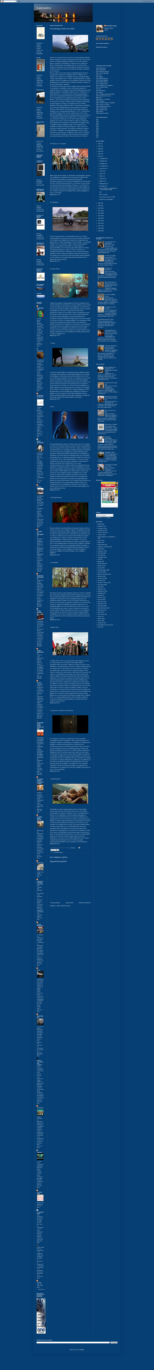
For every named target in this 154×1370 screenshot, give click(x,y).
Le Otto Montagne (104, 73)
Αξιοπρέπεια (101, 530)
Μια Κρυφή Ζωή (55, 779)
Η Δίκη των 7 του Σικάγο (59, 143)
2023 (97, 123)
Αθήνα (99, 524)
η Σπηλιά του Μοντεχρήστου (40, 533)
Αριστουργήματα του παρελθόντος (106, 536)
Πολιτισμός (101, 601)
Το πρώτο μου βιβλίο (110, 255)
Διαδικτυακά (101, 544)
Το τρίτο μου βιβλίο (110, 294)
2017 (97, 133)
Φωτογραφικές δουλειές (104, 624)
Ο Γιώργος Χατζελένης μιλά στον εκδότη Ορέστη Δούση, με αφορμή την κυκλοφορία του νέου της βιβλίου (111, 348)
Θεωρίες (100, 565)
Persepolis (101, 101)
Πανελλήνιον (102, 69)
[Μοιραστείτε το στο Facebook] (56, 850)
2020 (97, 128)
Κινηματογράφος (59, 852)
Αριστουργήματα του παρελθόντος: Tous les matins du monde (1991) (111, 332)
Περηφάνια (100, 593)
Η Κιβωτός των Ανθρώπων (106, 85)
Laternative (44, 8)
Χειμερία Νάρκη (103, 87)
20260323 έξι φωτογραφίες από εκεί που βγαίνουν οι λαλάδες (40, 982)
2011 (99, 225)
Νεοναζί (100, 580)
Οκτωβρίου (103, 163)
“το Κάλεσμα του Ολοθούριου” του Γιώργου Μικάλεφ (40, 938)
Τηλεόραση (100, 622)
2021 (97, 126)
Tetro (100, 97)
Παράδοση (100, 589)
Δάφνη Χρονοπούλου (40, 443)
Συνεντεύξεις (101, 614)
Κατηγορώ (83, 92)
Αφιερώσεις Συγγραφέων (40, 397)
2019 (97, 130)
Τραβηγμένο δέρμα (110, 452)
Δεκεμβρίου (103, 158)
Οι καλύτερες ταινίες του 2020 (107, 197)
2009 (99, 230)
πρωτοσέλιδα (107, 508)
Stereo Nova (40, 863)
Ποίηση (100, 595)
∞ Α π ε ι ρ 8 (40, 1247)
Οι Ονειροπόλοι (103, 108)
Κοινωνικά (100, 572)
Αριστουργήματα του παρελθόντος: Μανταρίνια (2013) (110, 243)
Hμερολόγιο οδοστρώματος (40, 577)
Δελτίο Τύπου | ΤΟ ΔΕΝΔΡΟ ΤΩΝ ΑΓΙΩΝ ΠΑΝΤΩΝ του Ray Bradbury (40, 740)
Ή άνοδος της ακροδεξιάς (108, 268)
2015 (97, 137)
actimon (39, 487)
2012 (99, 223)
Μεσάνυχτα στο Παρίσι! (111, 424)
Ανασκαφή (40, 351)
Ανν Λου (39, 1282)
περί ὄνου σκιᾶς (39, 1193)
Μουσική (100, 576)
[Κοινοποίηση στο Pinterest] (58, 850)
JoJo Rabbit (54, 562)
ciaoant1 (39, 682)
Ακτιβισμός (101, 528)
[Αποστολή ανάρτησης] (79, 847)
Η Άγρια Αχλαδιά (103, 80)
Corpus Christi (55, 269)
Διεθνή (99, 549)
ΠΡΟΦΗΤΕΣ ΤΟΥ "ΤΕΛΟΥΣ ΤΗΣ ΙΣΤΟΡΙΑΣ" (40, 887)
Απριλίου (102, 178)
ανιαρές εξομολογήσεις (40, 652)
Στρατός (100, 612)
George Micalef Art (40, 925)
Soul (52, 406)
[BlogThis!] (53, 850)
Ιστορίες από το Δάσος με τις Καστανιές (62, 710)
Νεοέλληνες (101, 578)
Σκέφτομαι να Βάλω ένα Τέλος (65, 105)
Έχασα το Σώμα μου (70, 126)
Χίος (99, 627)
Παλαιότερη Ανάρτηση (84, 902)
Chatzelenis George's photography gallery (40, 781)
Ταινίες (99, 616)
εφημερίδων (113, 508)
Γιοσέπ (53, 343)
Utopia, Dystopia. (39, 611)
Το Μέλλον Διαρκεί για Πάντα (107, 94)
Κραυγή (39, 1202)
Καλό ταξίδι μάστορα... (111, 282)
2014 (99, 218)
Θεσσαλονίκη (101, 563)
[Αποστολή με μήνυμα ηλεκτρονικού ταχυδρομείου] (51, 850)
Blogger (82, 1349)
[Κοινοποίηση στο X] (55, 850)
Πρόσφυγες (100, 603)
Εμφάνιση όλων (41, 1289)
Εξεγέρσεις (100, 551)
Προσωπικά (101, 606)
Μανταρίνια (102, 90)
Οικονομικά (101, 584)
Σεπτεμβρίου (103, 166)
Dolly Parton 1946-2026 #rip (40, 454)
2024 (97, 121)
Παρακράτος (101, 591)
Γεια (38, 1284)
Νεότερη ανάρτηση (55, 902)
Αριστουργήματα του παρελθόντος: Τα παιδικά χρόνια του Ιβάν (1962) (111, 369)
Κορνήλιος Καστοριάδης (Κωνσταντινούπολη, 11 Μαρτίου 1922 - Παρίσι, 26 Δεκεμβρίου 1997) (111, 439)
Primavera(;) (102, 68)
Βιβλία (99, 542)
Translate (108, 517)
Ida (100, 89)
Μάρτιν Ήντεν (55, 627)
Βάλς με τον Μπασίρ (104, 99)
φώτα (38, 970)
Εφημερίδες (101, 557)
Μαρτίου (102, 181)
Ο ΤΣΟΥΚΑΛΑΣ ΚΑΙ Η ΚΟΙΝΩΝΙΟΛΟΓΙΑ (40, 540)
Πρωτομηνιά (101, 610)
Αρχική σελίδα (69, 902)
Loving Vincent (103, 83)
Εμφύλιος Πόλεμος (104, 71)
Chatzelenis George (111, 25)
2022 (97, 124)
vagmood (39, 1152)
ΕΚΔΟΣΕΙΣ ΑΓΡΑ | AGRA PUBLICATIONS (40, 725)
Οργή (99, 587)
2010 (99, 228)
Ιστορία (100, 568)
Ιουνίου (102, 173)
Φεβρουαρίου (103, 183)
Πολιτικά (100, 599)
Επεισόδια (100, 553)
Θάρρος (100, 561)
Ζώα (99, 559)
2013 (99, 220)
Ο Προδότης (54, 202)
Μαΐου (101, 176)
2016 (97, 135)
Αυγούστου (103, 168)
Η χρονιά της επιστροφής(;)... (106, 199)
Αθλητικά (100, 526)
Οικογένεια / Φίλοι (102, 582)
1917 (78, 111)
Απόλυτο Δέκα (101, 532)
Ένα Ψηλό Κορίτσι (56, 497)
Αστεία (99, 540)
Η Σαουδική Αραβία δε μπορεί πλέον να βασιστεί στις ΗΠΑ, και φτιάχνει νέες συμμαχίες (40, 689)
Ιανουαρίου (103, 186)
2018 (97, 132)
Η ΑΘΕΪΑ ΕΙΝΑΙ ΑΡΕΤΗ (39, 818)
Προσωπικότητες (102, 608)
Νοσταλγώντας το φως (105, 95)
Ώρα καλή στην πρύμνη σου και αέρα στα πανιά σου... (111, 398)
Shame (101, 92)
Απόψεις (100, 534)
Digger (101, 76)
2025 (99, 146)
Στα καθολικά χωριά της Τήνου (106, 319)
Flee (100, 75)
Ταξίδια (100, 618)
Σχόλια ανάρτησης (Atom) (63, 905)
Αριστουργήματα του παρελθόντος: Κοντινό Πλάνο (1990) (108, 189)
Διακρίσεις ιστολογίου (103, 546)
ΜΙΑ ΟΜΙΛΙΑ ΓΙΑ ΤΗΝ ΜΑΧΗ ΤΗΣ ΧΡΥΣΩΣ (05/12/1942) (40, 499)
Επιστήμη (100, 555)
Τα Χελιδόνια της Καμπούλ (75, 128)
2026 (99, 143)
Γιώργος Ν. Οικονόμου (40, 882)
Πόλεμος (100, 597)
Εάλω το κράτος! (103, 194)
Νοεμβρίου (103, 161)
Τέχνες (99, 620)
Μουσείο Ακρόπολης (103, 574)
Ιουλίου (102, 171)
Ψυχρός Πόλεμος (103, 82)
